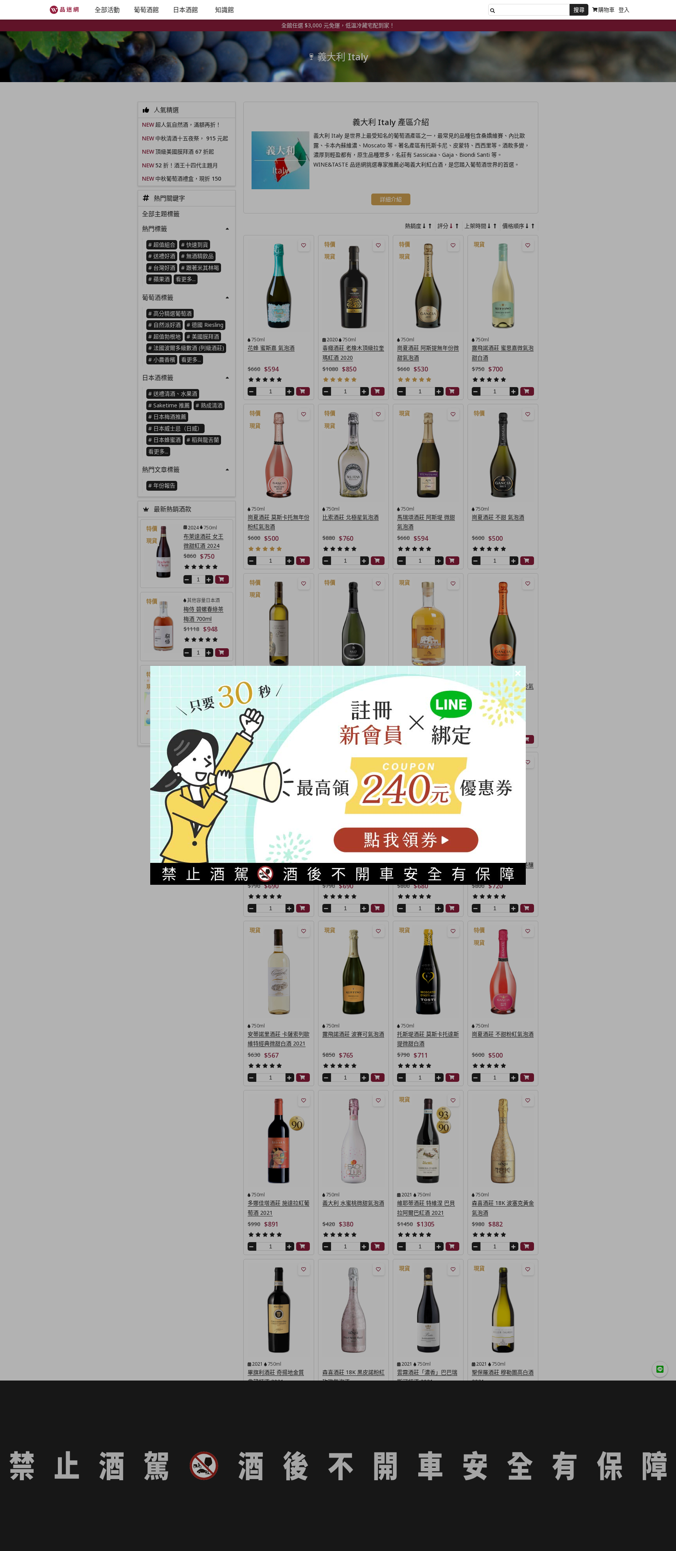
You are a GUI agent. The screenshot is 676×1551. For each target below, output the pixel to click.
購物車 (606, 9)
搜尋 (579, 9)
